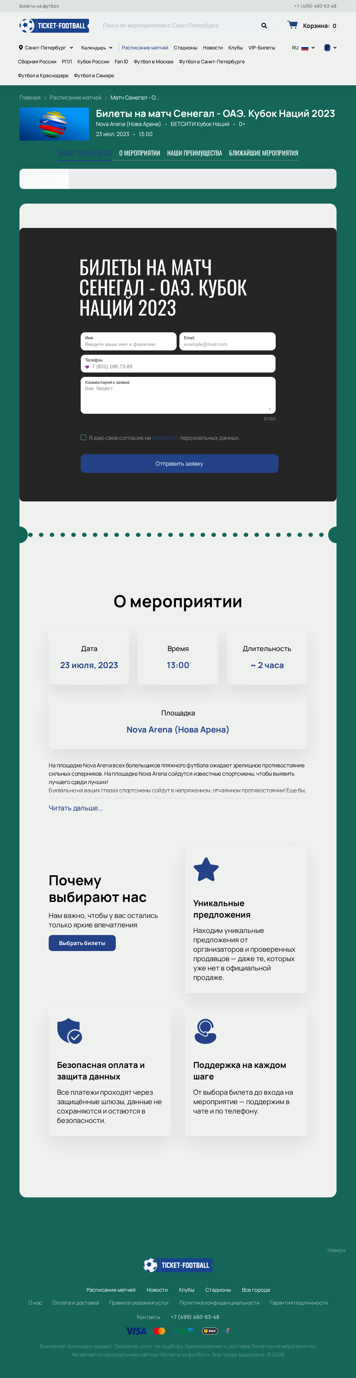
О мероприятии (139, 153)
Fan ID (121, 61)
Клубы (235, 47)
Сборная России (37, 61)
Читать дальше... (76, 808)
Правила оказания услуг (139, 1302)
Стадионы (185, 47)
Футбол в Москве (153, 61)
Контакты (148, 1317)
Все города (256, 1289)
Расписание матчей (145, 47)
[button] (88, 366)
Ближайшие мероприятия (263, 153)
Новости (213, 47)
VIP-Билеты (262, 47)
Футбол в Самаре (94, 75)
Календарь (93, 47)
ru (295, 47)
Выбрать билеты (82, 943)
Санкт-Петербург (45, 47)
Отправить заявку (179, 463)
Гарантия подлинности (299, 1302)
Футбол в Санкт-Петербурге (212, 61)
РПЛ (67, 61)
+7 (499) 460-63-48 (315, 6)
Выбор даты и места (85, 153)
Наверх (336, 1250)
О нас (35, 1302)
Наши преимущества (194, 153)
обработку (165, 438)
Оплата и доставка (75, 1302)
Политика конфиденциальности (220, 1302)
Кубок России (93, 61)
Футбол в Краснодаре (43, 75)
